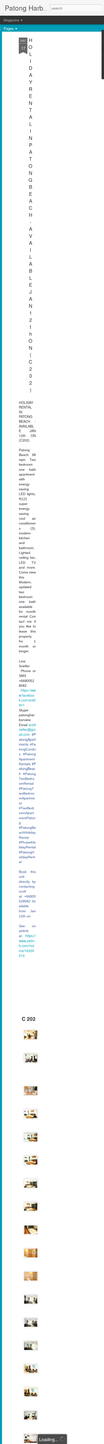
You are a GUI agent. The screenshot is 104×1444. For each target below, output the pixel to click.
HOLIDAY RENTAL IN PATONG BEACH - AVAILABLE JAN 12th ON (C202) (30, 214)
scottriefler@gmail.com (27, 729)
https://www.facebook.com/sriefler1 (27, 697)
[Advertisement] (62, 113)
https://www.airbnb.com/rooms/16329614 (27, 945)
